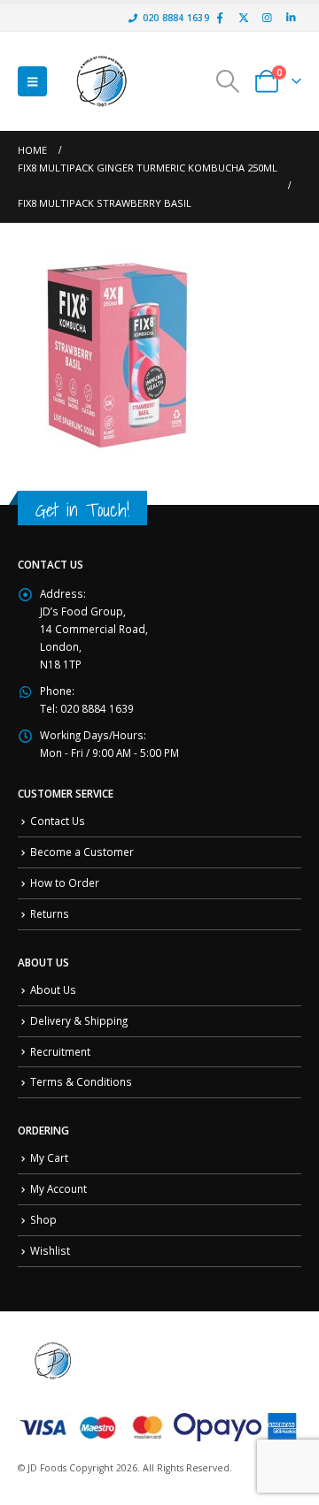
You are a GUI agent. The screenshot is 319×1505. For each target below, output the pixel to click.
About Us (53, 989)
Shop (43, 1219)
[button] (32, 81)
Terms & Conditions (81, 1081)
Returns (49, 913)
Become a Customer (82, 851)
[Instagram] (266, 17)
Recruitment (60, 1051)
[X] (243, 17)
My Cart (49, 1157)
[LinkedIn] (290, 17)
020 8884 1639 (176, 17)
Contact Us (57, 821)
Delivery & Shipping (79, 1020)
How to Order (64, 882)
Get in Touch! (82, 509)
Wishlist (50, 1250)
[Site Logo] (102, 81)
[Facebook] (219, 17)
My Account (58, 1188)
